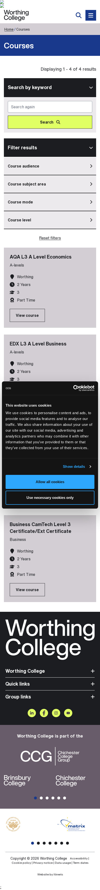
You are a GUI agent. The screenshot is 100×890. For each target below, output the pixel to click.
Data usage (63, 863)
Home (9, 29)
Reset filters (50, 238)
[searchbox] (50, 115)
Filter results (22, 147)
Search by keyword (30, 87)
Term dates (80, 863)
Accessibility (79, 858)
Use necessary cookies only (50, 497)
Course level (19, 220)
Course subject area (27, 184)
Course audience (23, 166)
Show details (74, 466)
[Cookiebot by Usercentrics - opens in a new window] (73, 388)
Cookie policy (21, 863)
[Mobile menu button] (90, 15)
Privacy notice (43, 863)
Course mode (20, 202)
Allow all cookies (50, 482)
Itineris (58, 874)
